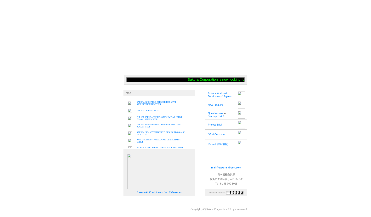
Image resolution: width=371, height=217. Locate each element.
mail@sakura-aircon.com (226, 167)
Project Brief (215, 124)
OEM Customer (216, 134)
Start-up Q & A (216, 116)
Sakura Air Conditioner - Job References (159, 192)
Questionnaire (215, 113)
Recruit (218, 144)
